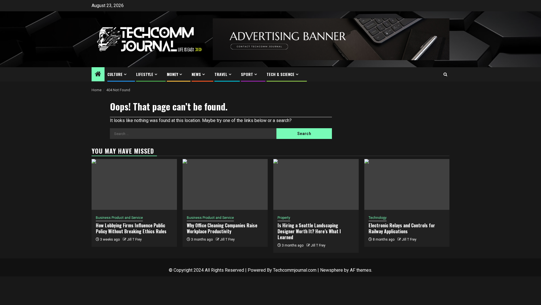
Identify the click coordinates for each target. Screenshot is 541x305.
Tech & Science (280, 74)
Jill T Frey (134, 239)
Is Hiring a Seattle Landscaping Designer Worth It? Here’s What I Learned (309, 231)
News (196, 74)
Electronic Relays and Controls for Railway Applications (402, 228)
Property (284, 218)
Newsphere (331, 270)
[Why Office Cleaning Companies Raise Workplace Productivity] (225, 184)
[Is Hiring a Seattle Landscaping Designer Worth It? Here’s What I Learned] (316, 184)
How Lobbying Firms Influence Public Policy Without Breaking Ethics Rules (131, 228)
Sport (247, 74)
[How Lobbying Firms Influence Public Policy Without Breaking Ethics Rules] (134, 184)
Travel (220, 74)
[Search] (445, 74)
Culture (115, 74)
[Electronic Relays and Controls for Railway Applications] (407, 184)
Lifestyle (144, 74)
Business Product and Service (119, 218)
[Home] (98, 75)
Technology (378, 218)
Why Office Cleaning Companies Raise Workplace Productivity (222, 228)
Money (172, 74)
